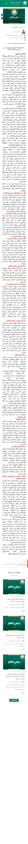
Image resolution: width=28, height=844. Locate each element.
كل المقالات (14, 700)
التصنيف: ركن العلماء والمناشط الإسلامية (14, 35)
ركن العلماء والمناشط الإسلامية (16, 604)
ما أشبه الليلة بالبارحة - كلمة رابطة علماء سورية (15, 636)
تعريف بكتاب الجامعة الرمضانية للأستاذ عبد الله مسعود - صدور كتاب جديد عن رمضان (14, 676)
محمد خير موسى (17, 32)
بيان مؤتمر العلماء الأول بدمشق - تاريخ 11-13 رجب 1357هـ (15, 600)
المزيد (23, 611)
